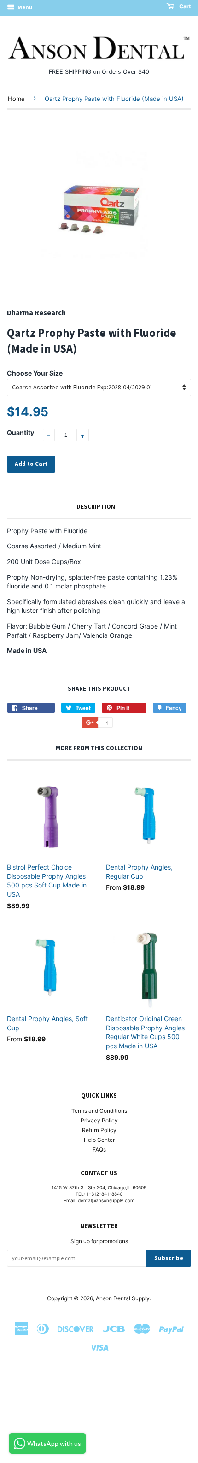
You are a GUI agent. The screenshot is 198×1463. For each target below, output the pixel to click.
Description (95, 507)
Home (16, 98)
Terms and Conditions (99, 1110)
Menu (25, 7)
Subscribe (168, 1258)
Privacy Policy (99, 1120)
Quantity (20, 432)
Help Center (99, 1139)
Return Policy (99, 1130)
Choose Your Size (35, 373)
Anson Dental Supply (123, 1298)
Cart (184, 6)
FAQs (99, 1149)
